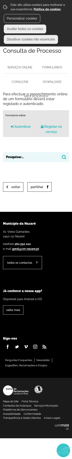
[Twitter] (16, 346)
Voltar (15, 187)
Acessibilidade (38, 389)
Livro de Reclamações (16, 390)
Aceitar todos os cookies (25, 29)
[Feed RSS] (44, 346)
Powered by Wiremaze (62, 427)
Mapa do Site (11, 401)
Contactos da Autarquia (17, 405)
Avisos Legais (52, 417)
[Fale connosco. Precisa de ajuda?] (36, 450)
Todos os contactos (19, 262)
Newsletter (43, 360)
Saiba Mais (13, 310)
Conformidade (32, 413)
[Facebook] (7, 346)
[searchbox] (36, 157)
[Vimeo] (26, 346)
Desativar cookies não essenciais (31, 39)
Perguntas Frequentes (18, 360)
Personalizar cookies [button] (22, 18)
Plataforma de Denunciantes (20, 409)
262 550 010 (23, 244)
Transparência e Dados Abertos (22, 417)
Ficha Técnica (30, 401)
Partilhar (37, 187)
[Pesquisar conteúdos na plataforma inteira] (64, 157)
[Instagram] (35, 346)
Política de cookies (47, 9)
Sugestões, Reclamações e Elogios (26, 365)
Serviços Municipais (46, 405)
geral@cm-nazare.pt (25, 248)
